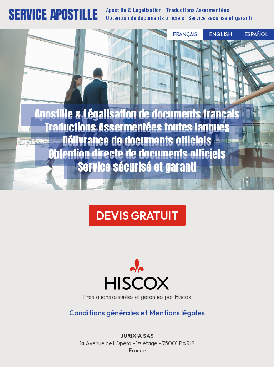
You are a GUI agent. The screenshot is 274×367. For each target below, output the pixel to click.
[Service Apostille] (53, 16)
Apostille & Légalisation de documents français (137, 113)
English (220, 34)
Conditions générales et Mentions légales (137, 312)
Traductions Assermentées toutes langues (137, 126)
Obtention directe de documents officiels (137, 152)
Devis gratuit (137, 215)
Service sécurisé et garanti (137, 165)
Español (256, 34)
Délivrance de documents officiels (137, 139)
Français (185, 34)
